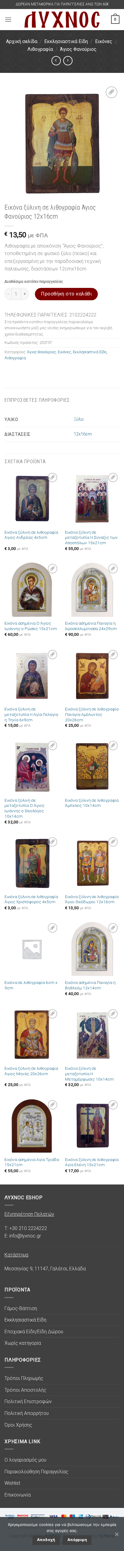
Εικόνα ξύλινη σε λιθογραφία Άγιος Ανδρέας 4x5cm (31, 535)
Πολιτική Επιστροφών (28, 1401)
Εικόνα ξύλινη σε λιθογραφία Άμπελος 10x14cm (92, 803)
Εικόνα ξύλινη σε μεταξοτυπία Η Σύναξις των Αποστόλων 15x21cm (91, 537)
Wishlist (12, 1483)
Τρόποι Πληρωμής (24, 1378)
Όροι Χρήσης (18, 1425)
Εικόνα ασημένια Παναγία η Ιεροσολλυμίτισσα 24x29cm (91, 626)
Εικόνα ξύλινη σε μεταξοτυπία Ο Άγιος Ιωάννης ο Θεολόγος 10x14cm (25, 808)
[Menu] (8, 19)
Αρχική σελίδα (21, 41)
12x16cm (83, 434)
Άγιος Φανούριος (78, 49)
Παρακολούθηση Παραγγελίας (36, 1472)
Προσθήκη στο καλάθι (66, 294)
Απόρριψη (77, 1539)
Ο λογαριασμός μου (25, 1460)
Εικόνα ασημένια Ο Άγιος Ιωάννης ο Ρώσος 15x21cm (31, 626)
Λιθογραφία (40, 49)
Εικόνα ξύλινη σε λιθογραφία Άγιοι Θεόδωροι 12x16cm (92, 899)
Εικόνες (103, 41)
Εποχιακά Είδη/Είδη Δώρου (34, 1331)
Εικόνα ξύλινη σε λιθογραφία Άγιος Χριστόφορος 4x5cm (31, 899)
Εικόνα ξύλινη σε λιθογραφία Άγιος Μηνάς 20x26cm (31, 1071)
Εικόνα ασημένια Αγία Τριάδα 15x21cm (32, 1162)
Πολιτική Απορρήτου (27, 1413)
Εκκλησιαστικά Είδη (66, 41)
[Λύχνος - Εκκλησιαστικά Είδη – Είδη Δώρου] (62, 19)
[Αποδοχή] (116, 1534)
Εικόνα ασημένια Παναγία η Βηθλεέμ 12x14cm (90, 985)
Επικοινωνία (18, 1495)
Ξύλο (79, 419)
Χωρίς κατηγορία (23, 1343)
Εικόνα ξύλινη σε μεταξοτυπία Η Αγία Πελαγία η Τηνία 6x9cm (31, 714)
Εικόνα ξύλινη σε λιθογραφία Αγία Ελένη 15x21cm (92, 1162)
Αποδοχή (46, 1539)
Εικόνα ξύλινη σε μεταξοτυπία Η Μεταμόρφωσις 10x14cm (89, 1073)
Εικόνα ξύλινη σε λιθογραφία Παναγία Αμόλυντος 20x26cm (92, 714)
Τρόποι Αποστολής (25, 1390)
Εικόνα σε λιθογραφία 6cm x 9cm (31, 985)
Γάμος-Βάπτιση (21, 1308)
